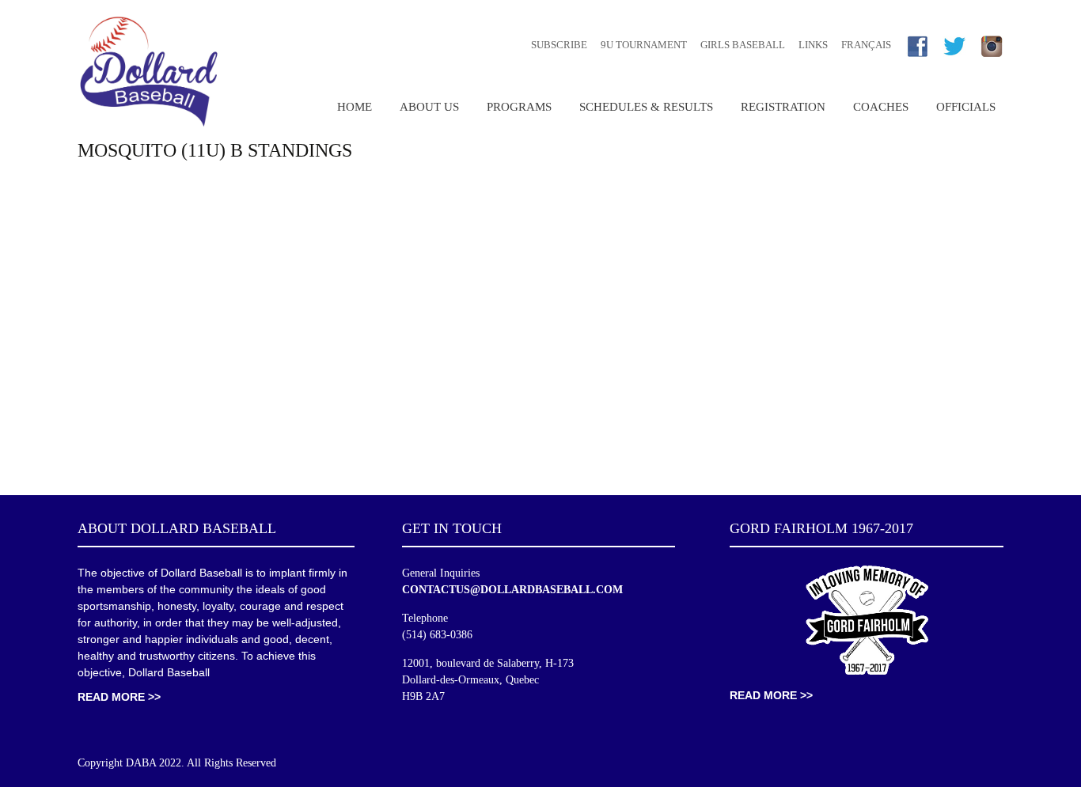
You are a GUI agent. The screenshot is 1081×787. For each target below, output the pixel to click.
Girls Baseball (742, 45)
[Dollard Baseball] (149, 71)
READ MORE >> (119, 697)
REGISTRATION (783, 106)
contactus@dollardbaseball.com (512, 590)
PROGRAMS (519, 106)
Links (813, 45)
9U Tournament (644, 45)
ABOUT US (429, 106)
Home (354, 106)
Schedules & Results (646, 106)
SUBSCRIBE (559, 45)
